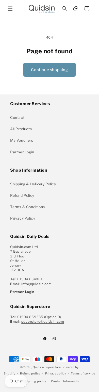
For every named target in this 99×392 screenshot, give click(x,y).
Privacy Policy (22, 218)
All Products (21, 129)
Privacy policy (55, 373)
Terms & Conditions (27, 207)
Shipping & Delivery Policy (33, 184)
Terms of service (83, 373)
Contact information (65, 381)
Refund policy (30, 373)
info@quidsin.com (36, 284)
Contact (17, 117)
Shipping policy (34, 381)
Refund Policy (22, 195)
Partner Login (22, 152)
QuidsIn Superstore (47, 367)
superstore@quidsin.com (42, 321)
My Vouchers (21, 140)
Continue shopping (49, 70)
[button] (10, 8)
